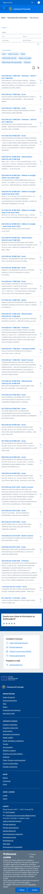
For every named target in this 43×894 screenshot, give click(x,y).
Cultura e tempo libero (10, 763)
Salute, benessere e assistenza (13, 741)
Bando (23, 54)
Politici (5, 707)
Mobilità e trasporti (9, 750)
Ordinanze (27, 62)
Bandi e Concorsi (13, 54)
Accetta (36, 890)
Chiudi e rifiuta (34, 855)
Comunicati (6, 781)
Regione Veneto (7, 2)
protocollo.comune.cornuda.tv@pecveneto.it (21, 815)
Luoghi (5, 795)
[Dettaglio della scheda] (40, 83)
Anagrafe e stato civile (10, 728)
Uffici (4, 704)
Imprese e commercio (10, 766)
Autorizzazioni (7, 731)
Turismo (5, 744)
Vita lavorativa (8, 747)
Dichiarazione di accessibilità (12, 847)
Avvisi (4, 54)
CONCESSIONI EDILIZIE (9, 58)
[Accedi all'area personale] (39, 2)
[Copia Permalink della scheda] (40, 80)
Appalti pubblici (8, 737)
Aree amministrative (10, 700)
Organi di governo (9, 697)
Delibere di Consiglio (25, 58)
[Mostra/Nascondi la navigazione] (4, 8)
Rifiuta (23, 890)
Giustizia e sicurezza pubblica (13, 754)
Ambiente (6, 757)
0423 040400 (10, 812)
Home (3, 17)
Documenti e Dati (9, 713)
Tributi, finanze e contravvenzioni (14, 760)
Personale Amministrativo (11, 710)
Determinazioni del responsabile (12, 62)
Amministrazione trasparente (13, 834)
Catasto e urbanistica (10, 724)
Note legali (6, 844)
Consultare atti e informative (17, 17)
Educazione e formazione (11, 734)
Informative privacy (9, 837)
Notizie (5, 778)
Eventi (5, 798)
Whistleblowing (8, 840)
